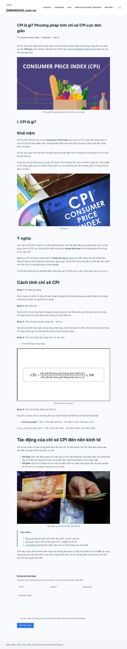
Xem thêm (108, 7)
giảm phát (60, 261)
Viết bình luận (25, 595)
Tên (21, 587)
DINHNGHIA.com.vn (21, 10)
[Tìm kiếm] (120, 7)
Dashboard (59, 7)
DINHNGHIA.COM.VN (82, 49)
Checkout (47, 7)
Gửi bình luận (25, 625)
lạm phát (70, 258)
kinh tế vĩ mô (43, 162)
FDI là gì (29, 538)
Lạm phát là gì (32, 545)
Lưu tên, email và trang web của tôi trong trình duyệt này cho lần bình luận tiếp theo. (53, 618)
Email (54, 587)
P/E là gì (29, 542)
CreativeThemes (55, 645)
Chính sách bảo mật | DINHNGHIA (88, 7)
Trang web (87, 587)
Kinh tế (56, 38)
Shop (69, 7)
